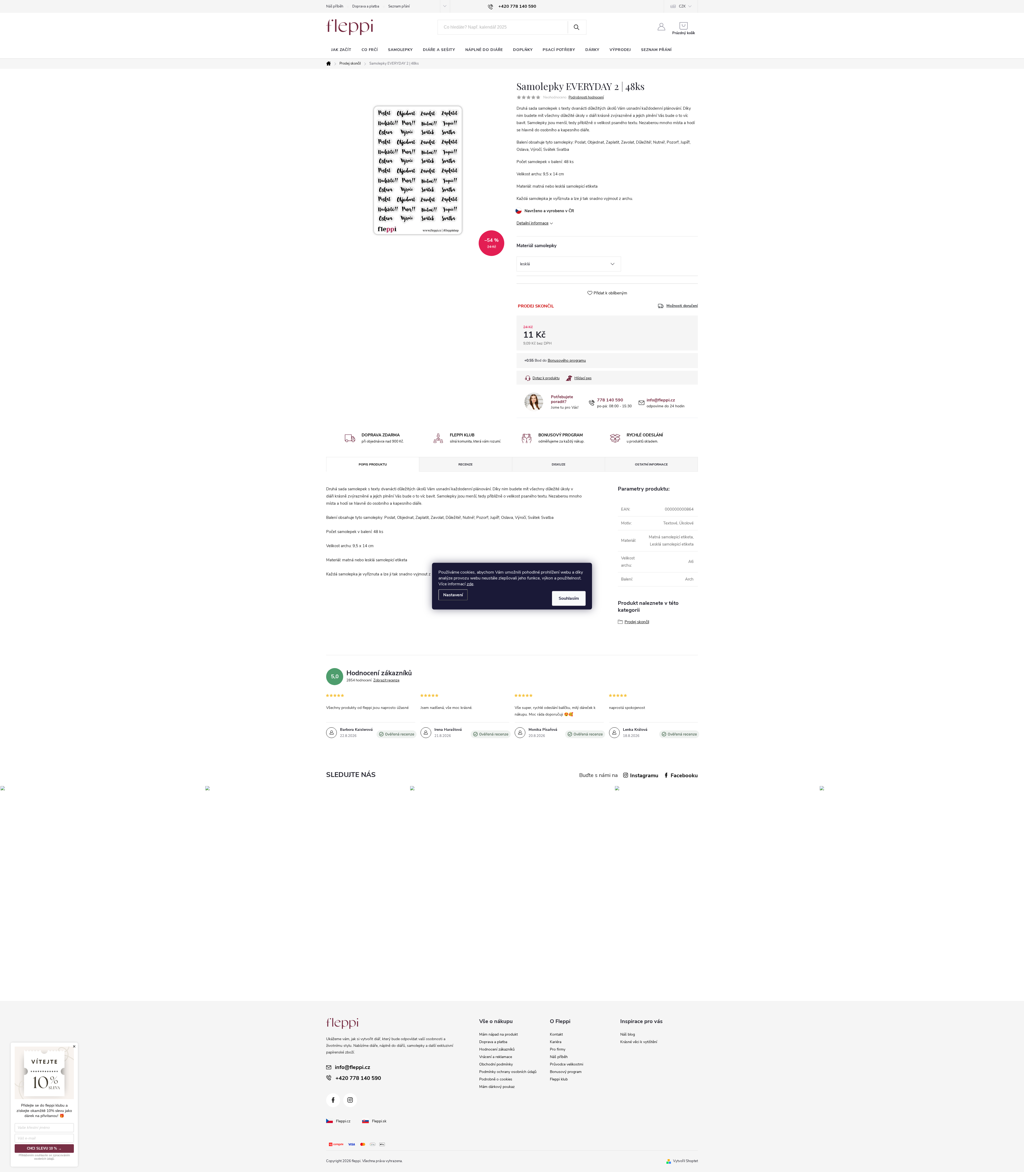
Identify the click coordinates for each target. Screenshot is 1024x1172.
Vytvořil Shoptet (685, 1161)
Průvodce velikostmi (566, 1064)
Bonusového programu (567, 360)
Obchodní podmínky (496, 1064)
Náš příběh (334, 6)
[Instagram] (350, 1100)
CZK (682, 6)
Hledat (576, 27)
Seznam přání (399, 6)
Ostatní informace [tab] (651, 464)
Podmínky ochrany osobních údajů (508, 1071)
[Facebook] (333, 1100)
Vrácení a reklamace (495, 1056)
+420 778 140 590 (358, 1078)
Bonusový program (566, 1071)
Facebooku (684, 775)
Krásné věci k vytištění (638, 1041)
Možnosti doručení (682, 306)
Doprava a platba (365, 6)
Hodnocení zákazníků (497, 1049)
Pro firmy (557, 1049)
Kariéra (555, 1041)
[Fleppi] (342, 1023)
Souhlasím (569, 598)
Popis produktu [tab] (373, 464)
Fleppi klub (559, 1079)
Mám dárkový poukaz (497, 1086)
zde (470, 584)
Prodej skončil (637, 622)
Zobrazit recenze (386, 680)
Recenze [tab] (465, 464)
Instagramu (644, 775)
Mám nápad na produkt (498, 1034)
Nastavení (453, 595)
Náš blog (627, 1034)
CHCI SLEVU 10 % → (44, 1148)
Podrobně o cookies (495, 1079)
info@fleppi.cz (661, 400)
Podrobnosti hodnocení (586, 97)
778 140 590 (610, 400)
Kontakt (556, 1034)
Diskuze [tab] (558, 464)
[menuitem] (341, 50)
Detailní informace (533, 223)
